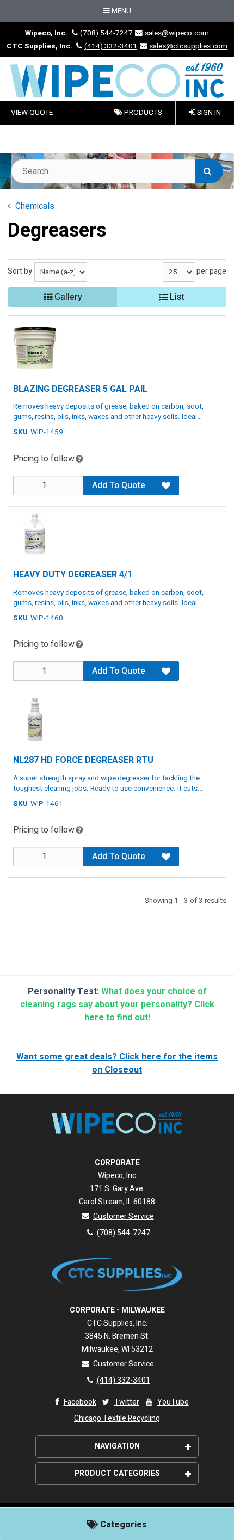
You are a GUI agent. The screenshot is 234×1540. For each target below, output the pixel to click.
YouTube (173, 1402)
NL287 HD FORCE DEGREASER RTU (83, 760)
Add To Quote (118, 485)
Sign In (208, 112)
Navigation (117, 1446)
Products (142, 112)
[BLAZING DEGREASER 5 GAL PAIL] (35, 348)
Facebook (80, 1402)
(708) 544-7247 (106, 33)
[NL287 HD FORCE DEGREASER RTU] (35, 719)
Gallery (67, 297)
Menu (120, 10)
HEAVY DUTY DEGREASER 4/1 (72, 575)
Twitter (126, 1402)
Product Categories (117, 1473)
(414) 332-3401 (110, 46)
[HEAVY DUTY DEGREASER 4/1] (35, 534)
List (176, 297)
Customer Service (123, 1216)
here (94, 1017)
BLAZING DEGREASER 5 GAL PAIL (80, 389)
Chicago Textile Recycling (117, 1418)
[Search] (209, 171)
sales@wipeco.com (177, 33)
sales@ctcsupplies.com (188, 46)
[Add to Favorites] (166, 485)
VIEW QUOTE (32, 112)
